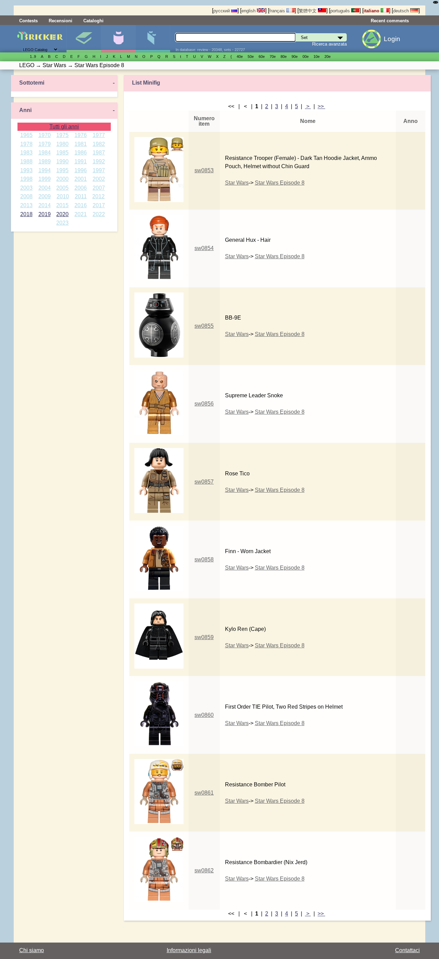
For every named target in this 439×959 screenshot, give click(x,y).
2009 (44, 196)
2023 (62, 223)
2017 (99, 205)
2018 (26, 214)
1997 (99, 170)
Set (84, 38)
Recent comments (390, 20)
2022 (99, 214)
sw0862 (204, 870)
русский (222, 10)
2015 (62, 205)
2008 (26, 196)
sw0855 (204, 326)
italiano (372, 10)
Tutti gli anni (64, 126)
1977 (99, 135)
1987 (99, 152)
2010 (63, 196)
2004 (44, 188)
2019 (44, 214)
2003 (26, 188)
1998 (26, 179)
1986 (80, 152)
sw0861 (204, 793)
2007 (99, 188)
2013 (26, 205)
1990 (62, 161)
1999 (44, 179)
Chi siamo (31, 950)
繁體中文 (308, 10)
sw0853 (204, 170)
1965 (26, 135)
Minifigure (118, 38)
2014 (44, 205)
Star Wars (237, 183)
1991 (80, 161)
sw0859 (204, 637)
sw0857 (204, 482)
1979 (44, 144)
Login (392, 38)
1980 (62, 144)
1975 (62, 135)
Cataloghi (93, 20)
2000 (62, 179)
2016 (80, 205)
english (249, 10)
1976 (80, 135)
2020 (62, 214)
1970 (44, 135)
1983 (26, 152)
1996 (80, 170)
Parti (153, 38)
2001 (80, 179)
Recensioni (60, 20)
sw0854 (204, 248)
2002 (99, 179)
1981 (80, 144)
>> (321, 106)
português (340, 10)
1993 (26, 170)
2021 (80, 214)
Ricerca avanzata (329, 44)
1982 (99, 144)
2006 (80, 188)
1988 (26, 161)
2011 (81, 196)
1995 (62, 170)
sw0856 (204, 404)
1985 (62, 152)
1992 (99, 161)
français (277, 10)
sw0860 (204, 715)
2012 (98, 196)
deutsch (401, 10)
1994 (44, 170)
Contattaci (407, 950)
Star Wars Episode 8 (280, 183)
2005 (62, 188)
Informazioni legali (189, 950)
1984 (44, 152)
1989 (44, 161)
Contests (28, 20)
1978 (26, 144)
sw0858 (204, 559)
